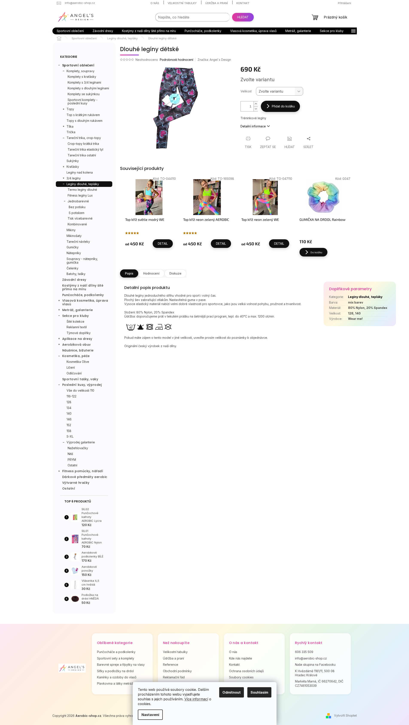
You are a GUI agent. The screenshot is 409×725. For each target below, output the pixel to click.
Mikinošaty (74, 236)
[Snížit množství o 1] (256, 108)
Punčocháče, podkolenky (83, 295)
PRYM (72, 459)
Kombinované (77, 224)
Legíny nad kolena (80, 172)
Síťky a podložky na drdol (115, 671)
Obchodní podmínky (177, 671)
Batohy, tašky (76, 274)
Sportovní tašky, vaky (80, 379)
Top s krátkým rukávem (83, 115)
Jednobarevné (78, 201)
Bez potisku (77, 207)
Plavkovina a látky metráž (115, 683)
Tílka (70, 126)
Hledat (243, 17)
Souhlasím (259, 692)
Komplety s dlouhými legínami (88, 88)
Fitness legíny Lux (80, 195)
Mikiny (71, 230)
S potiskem (76, 213)
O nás (155, 3)
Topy (70, 109)
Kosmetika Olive (78, 361)
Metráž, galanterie (77, 310)
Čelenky (72, 268)
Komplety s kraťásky (82, 76)
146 (69, 419)
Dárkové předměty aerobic (84, 477)
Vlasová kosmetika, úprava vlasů (85, 302)
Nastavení (150, 715)
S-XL (70, 436)
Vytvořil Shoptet (345, 715)
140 (69, 413)
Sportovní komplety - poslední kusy (82, 101)
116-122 (71, 396)
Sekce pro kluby (75, 316)
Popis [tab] (129, 273)
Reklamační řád (174, 677)
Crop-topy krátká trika (83, 143)
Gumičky (73, 247)
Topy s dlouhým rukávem (84, 120)
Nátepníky (74, 253)
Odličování (74, 373)
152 (69, 425)
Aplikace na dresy (77, 339)
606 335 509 (304, 652)
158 (69, 431)
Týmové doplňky (79, 333)
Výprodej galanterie (81, 442)
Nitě (70, 454)
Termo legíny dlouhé (82, 189)
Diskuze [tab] (175, 273)
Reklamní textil (77, 327)
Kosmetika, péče (76, 356)
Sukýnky (73, 161)
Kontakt (242, 3)
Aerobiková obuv (76, 344)
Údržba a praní (216, 3)
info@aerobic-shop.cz (311, 658)
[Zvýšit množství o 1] (256, 103)
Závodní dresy (74, 280)
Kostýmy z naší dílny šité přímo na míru (82, 287)
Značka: (214, 59)
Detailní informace (253, 126)
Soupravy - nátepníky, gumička (82, 260)
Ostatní (72, 465)
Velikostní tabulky (182, 3)
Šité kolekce (75, 321)
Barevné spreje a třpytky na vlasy (121, 664)
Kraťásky (73, 166)
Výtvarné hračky (76, 483)
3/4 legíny (74, 178)
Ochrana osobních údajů (246, 671)
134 (69, 408)
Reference (170, 664)
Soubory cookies (241, 677)
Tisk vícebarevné (80, 218)
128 (69, 402)
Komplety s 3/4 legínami (84, 82)
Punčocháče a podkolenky (116, 652)
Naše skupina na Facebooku (315, 664)
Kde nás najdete (240, 658)
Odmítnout (231, 692)
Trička (71, 132)
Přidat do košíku (283, 106)
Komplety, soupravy (80, 71)
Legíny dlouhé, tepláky (83, 184)
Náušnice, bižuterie (78, 350)
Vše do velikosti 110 (80, 390)
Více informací (196, 699)
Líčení (71, 367)
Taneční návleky (78, 241)
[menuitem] (70, 30)
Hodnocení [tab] (151, 273)
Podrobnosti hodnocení (176, 59)
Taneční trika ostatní (82, 155)
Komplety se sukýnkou (84, 94)
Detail (163, 243)
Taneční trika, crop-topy (84, 138)
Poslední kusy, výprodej (82, 385)
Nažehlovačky (78, 448)
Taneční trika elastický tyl (85, 149)
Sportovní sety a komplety (115, 658)
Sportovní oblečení (78, 65)
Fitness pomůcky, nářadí (82, 471)
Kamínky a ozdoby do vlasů (116, 677)
